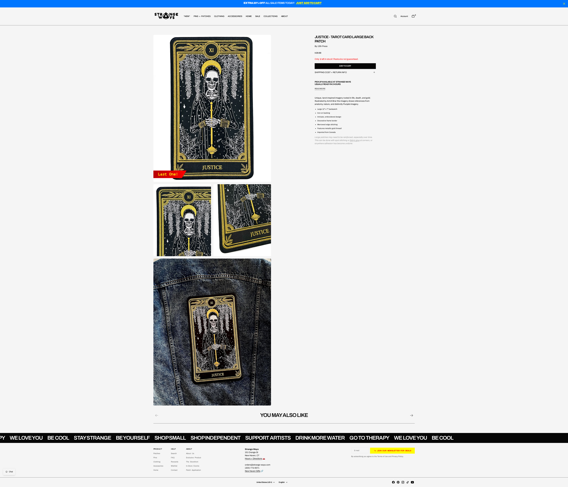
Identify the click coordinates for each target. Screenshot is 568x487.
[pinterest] (398, 482)
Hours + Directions (253, 458)
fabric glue (355, 140)
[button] (404, 16)
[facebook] (393, 482)
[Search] (395, 16)
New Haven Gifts (252, 471)
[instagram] (402, 482)
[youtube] (412, 482)
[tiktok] (407, 482)
